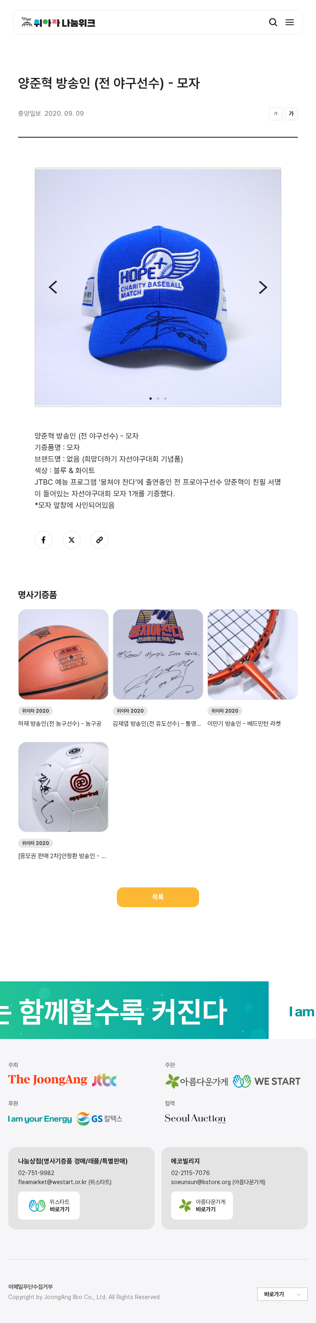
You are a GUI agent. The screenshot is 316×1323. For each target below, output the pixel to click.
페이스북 (44, 540)
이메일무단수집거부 (30, 1286)
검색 (273, 22)
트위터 (72, 540)
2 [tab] (158, 398)
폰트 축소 (275, 113)
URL (100, 540)
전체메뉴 (290, 22)
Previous (53, 287)
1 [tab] (150, 398)
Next (263, 287)
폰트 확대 (291, 113)
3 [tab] (165, 398)
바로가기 (274, 1294)
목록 (158, 897)
